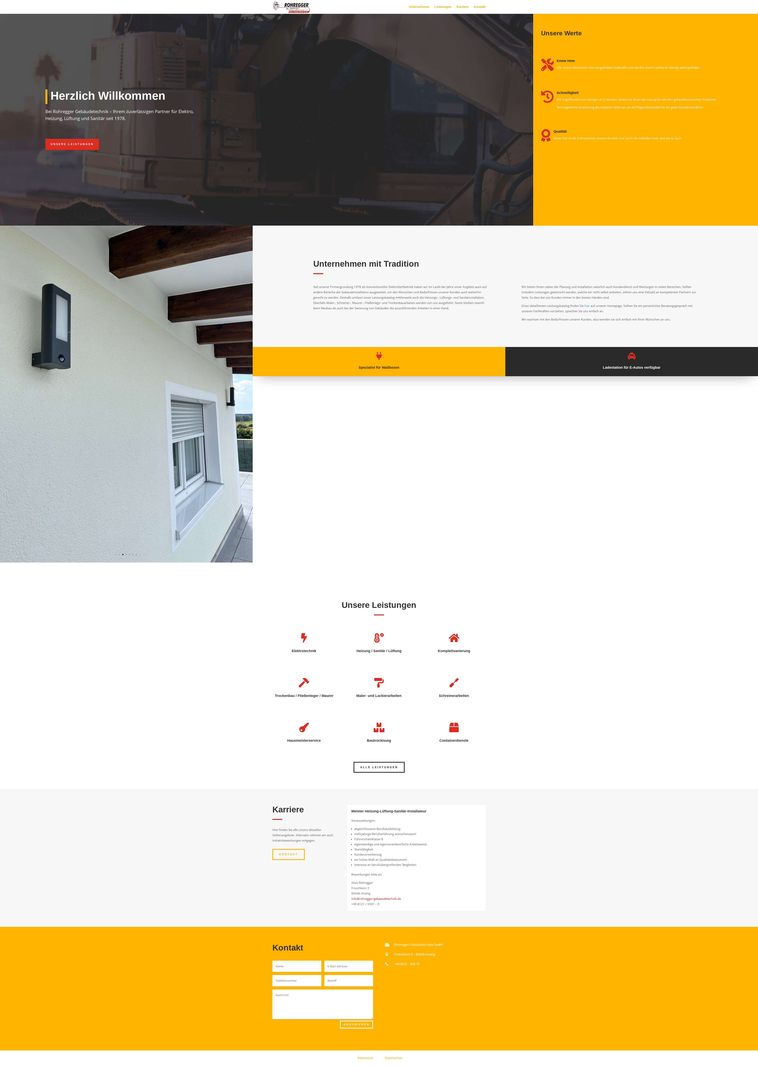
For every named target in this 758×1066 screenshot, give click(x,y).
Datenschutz (393, 1058)
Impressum (365, 1058)
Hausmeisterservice (304, 741)
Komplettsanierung (454, 651)
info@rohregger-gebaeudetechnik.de (376, 899)
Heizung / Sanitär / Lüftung (379, 651)
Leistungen (442, 7)
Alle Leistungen (379, 767)
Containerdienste (453, 741)
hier (587, 306)
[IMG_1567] (126, 561)
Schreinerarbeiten (454, 696)
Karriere (463, 7)
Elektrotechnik (304, 651)
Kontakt (480, 7)
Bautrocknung (379, 741)
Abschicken (356, 1024)
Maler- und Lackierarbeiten (379, 696)
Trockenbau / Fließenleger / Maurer (304, 696)
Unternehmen (419, 7)
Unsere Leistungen (72, 144)
